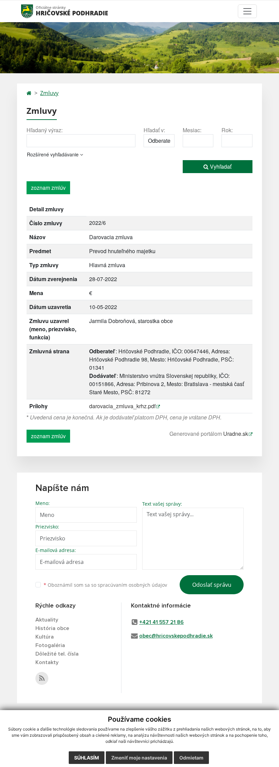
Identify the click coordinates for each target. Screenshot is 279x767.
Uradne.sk (235, 434)
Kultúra (44, 637)
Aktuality (46, 620)
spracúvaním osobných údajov (132, 585)
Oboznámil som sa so (105, 585)
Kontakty (47, 662)
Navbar (33, 11)
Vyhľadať (220, 166)
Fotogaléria (50, 645)
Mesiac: (192, 130)
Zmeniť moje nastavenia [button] (139, 758)
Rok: (227, 130)
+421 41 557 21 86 (161, 622)
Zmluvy (49, 93)
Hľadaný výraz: (45, 130)
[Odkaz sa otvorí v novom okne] (41, 678)
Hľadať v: (154, 130)
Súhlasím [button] (86, 758)
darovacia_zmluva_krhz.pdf (122, 406)
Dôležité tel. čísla (57, 654)
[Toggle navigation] (247, 11)
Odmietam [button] (191, 758)
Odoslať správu (211, 584)
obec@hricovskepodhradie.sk (176, 636)
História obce (52, 628)
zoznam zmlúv (48, 187)
